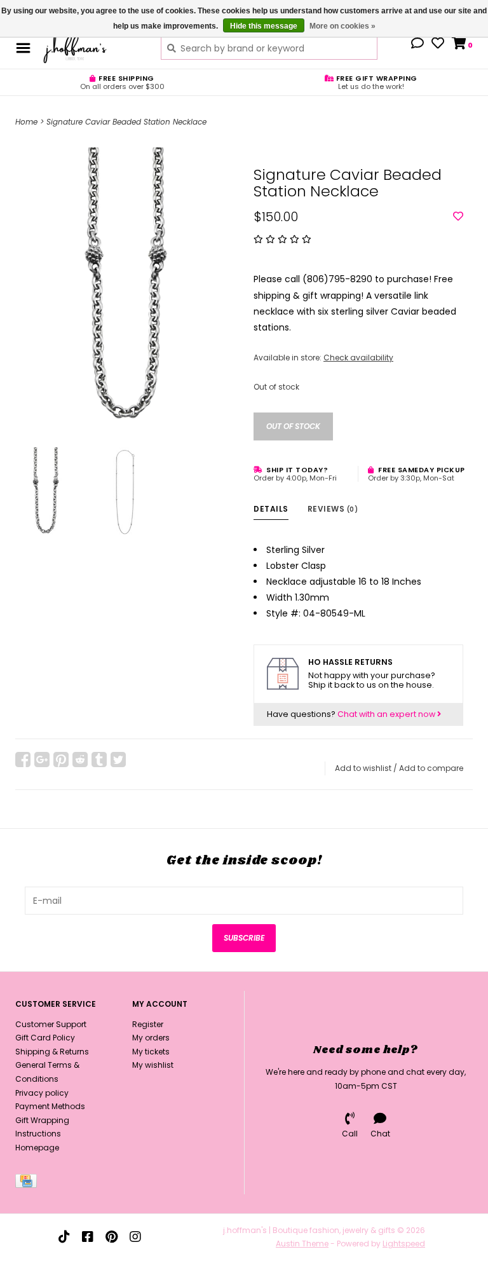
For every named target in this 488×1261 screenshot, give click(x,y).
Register (147, 1024)
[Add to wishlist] (458, 216)
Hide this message (263, 26)
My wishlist (152, 1065)
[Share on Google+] (42, 759)
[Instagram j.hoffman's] (135, 1236)
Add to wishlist (363, 768)
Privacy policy (42, 1092)
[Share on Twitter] (118, 759)
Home (26, 121)
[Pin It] (61, 759)
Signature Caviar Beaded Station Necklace (126, 121)
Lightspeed (404, 1243)
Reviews (333, 508)
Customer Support (50, 1024)
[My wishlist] (437, 44)
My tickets (151, 1051)
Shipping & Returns (52, 1051)
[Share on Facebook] (22, 759)
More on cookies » (342, 26)
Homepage (37, 1147)
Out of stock (293, 426)
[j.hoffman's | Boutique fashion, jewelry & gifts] (92, 48)
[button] (417, 44)
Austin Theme (302, 1243)
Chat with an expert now (387, 714)
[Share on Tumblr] (99, 759)
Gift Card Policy (45, 1037)
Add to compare (431, 768)
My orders (151, 1037)
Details (271, 508)
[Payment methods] (28, 1183)
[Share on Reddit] (80, 759)
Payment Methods (50, 1106)
